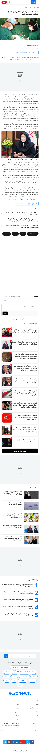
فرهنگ (17, 716)
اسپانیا (6, 676)
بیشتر (37, 736)
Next (37, 712)
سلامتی (6, 234)
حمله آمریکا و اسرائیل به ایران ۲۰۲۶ (26, 672)
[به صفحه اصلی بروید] (33, 2)
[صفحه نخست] (38, 7)
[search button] (6, 656)
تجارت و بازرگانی (34, 708)
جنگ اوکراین (8, 672)
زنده (4, 2)
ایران (26, 7)
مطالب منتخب (33, 488)
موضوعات (36, 700)
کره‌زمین (17, 708)
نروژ (20, 685)
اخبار (34, 7)
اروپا (37, 704)
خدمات (37, 731)
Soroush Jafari (31, 46)
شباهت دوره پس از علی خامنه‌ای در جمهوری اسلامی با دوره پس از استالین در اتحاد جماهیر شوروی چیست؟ (23, 220)
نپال (7, 680)
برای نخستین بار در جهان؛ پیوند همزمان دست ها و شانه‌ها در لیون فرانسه (22, 213)
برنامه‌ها (17, 720)
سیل (15, 676)
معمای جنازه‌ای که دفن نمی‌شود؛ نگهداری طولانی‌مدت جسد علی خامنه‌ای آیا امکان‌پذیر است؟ (22, 226)
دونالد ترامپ (24, 676)
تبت (14, 680)
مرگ (23, 234)
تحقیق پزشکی (32, 234)
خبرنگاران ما (36, 723)
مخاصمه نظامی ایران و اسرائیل (20, 667)
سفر (38, 716)
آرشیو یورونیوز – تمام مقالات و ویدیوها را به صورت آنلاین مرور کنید (10, 724)
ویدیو (37, 720)
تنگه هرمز (22, 680)
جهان (30, 7)
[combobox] (20, 656)
